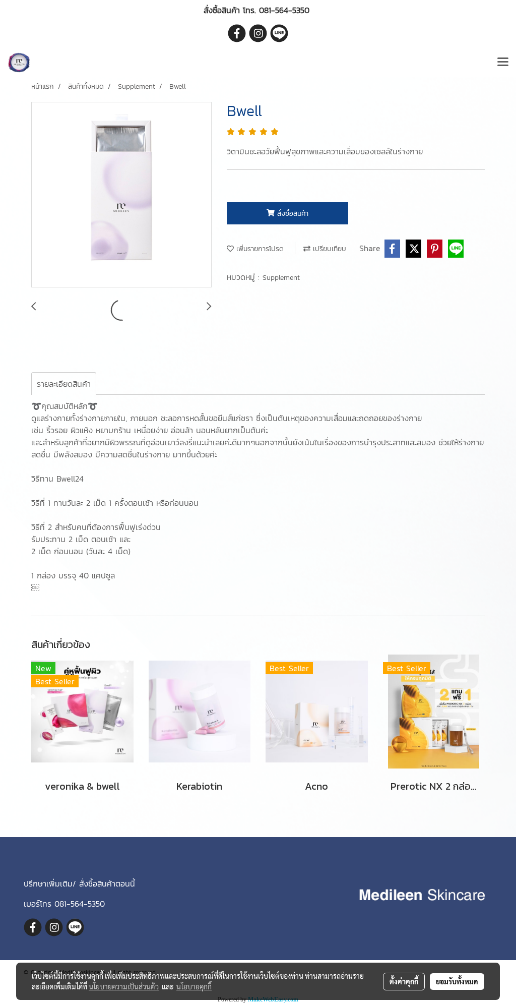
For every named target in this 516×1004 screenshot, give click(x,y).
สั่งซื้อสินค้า (291, 213)
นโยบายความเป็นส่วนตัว (124, 986)
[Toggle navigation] (503, 62)
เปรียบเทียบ (328, 249)
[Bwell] (121, 195)
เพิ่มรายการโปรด (259, 249)
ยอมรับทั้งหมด (457, 981)
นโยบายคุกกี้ (194, 986)
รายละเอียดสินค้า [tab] (64, 384)
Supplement (281, 277)
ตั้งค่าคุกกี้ (404, 981)
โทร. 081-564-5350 (276, 10)
